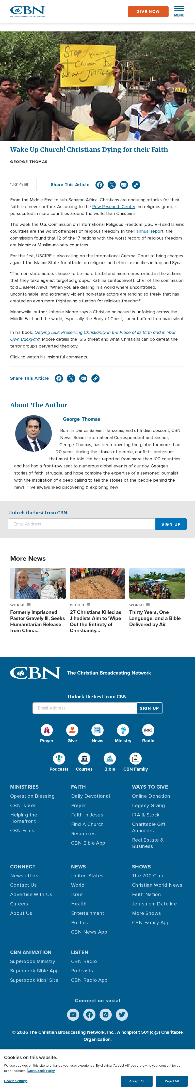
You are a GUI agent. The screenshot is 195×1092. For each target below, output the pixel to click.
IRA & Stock (146, 815)
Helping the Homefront (23, 818)
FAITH (78, 787)
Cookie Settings (15, 1081)
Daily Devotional (90, 796)
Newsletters (24, 876)
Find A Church (87, 824)
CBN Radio (84, 961)
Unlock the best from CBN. (38, 513)
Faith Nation (146, 894)
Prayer (78, 806)
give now (148, 11)
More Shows (146, 913)
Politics (79, 923)
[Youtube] (73, 1015)
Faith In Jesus (87, 815)
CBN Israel (22, 806)
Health (79, 904)
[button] (177, 11)
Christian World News (157, 885)
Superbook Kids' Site (34, 980)
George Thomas (29, 162)
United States (87, 876)
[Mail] (124, 185)
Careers (19, 904)
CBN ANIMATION (31, 952)
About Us (21, 913)
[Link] (136, 185)
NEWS (78, 866)
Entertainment (87, 913)
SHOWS (141, 866)
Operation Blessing (32, 796)
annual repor (149, 231)
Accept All (136, 1081)
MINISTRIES (24, 787)
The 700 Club (147, 876)
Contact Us (23, 885)
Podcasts (82, 971)
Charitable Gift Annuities (149, 827)
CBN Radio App (89, 980)
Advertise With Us (31, 894)
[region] (97, 1070)
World (78, 885)
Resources (83, 834)
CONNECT (23, 866)
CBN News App (89, 932)
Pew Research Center (113, 206)
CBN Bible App (88, 843)
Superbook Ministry (32, 961)
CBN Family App (151, 923)
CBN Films (22, 831)
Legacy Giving (148, 806)
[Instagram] (106, 1015)
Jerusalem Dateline (154, 904)
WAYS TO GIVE (150, 787)
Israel (77, 894)
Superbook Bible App (34, 971)
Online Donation (151, 796)
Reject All (171, 1081)
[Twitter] (112, 185)
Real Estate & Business (148, 843)
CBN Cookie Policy (41, 1070)
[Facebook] (99, 185)
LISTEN (80, 952)
